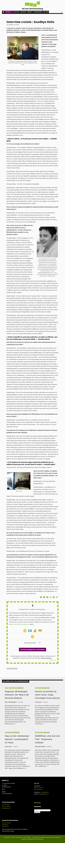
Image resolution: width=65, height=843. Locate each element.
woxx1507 (9, 668)
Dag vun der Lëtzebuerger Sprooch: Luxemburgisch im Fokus (17, 739)
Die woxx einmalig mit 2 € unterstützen (32, 649)
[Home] (3, 12)
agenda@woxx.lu (43, 794)
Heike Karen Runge (40, 746)
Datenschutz (5, 826)
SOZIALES (23, 12)
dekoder (55, 660)
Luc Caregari (9, 24)
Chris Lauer (38, 702)
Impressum (5, 824)
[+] (15, 724)
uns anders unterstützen (26, 617)
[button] (62, 12)
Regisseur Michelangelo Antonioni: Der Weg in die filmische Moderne (17, 694)
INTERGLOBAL (38, 12)
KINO (6, 688)
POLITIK (16, 12)
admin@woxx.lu (38, 789)
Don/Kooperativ (6, 808)
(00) (38, 787)
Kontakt (36, 783)
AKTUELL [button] (8, 12)
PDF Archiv (37, 803)
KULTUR (46, 12)
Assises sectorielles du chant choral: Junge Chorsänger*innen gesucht (47, 694)
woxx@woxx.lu (45, 792)
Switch (37, 643)
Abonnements (5, 804)
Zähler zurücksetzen (46, 658)
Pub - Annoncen (6, 806)
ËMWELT (30, 12)
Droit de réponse (6, 823)
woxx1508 (14, 668)
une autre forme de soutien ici (20, 624)
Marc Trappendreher (11, 702)
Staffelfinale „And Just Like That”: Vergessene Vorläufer (47, 739)
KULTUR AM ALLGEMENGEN (16, 688)
